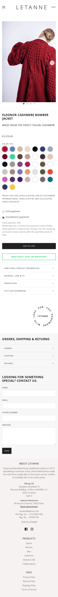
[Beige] (20, 149)
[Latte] (50, 164)
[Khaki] (42, 164)
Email (5, 400)
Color (5, 144)
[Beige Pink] (27, 149)
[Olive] (42, 172)
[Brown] (20, 156)
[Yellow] (12, 187)
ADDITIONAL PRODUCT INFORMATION (22, 268)
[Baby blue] (12, 149)
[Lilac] (20, 172)
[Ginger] (35, 164)
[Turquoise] (50, 179)
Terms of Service (29, 589)
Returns (8, 363)
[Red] (5, 149)
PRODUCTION (10, 283)
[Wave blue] (5, 187)
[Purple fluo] (20, 179)
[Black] (35, 149)
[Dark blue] (5, 164)
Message (6, 425)
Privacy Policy (29, 577)
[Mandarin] (27, 172)
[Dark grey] (12, 164)
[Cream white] (50, 156)
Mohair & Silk (29, 559)
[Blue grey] (50, 149)
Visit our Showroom (15, 291)
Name (5, 387)
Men (29, 551)
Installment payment (17, 216)
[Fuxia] (27, 164)
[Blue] (42, 149)
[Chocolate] (42, 156)
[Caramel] (35, 156)
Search (29, 543)
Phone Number (10, 412)
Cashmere (29, 555)
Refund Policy (29, 581)
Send (6, 451)
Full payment (13, 211)
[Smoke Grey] (35, 179)
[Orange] (50, 172)
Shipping (8, 356)
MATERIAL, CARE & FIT (14, 276)
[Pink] (5, 179)
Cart (53, 7)
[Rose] (27, 179)
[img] (26, 529)
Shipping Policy (29, 585)
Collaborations (29, 563)
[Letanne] (31, 6)
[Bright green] (12, 156)
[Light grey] (5, 172)
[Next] (52, 63)
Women (29, 547)
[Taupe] (42, 179)
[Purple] (12, 179)
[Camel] (27, 156)
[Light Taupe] (12, 172)
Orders (8, 348)
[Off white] (35, 172)
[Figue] (20, 164)
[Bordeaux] (5, 156)
